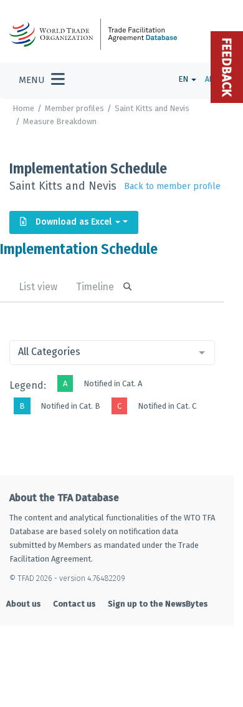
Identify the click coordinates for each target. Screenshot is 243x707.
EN (184, 79)
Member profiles (74, 108)
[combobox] (112, 352)
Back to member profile (172, 186)
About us (23, 603)
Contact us (74, 603)
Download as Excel (73, 222)
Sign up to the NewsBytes (157, 603)
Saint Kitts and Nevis (152, 108)
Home (23, 108)
